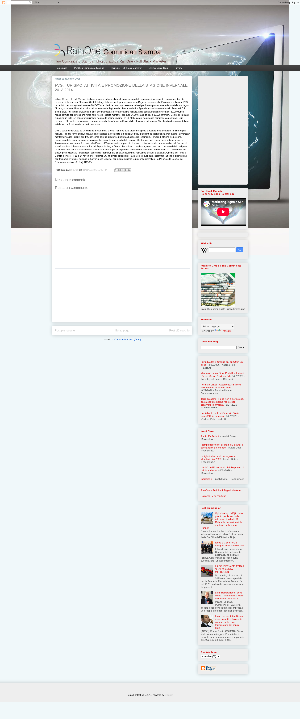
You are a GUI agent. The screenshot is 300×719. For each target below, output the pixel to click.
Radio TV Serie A (210, 436)
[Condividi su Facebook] (126, 170)
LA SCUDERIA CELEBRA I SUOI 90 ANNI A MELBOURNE (229, 569)
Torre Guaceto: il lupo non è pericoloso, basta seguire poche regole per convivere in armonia (222, 401)
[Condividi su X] (122, 170)
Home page (61, 68)
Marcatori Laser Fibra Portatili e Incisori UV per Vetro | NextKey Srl (222, 374)
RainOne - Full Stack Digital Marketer (221, 490)
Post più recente (65, 330)
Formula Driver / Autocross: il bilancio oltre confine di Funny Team (221, 386)
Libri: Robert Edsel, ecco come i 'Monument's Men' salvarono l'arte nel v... (229, 595)
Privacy (178, 68)
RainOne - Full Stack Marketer (126, 68)
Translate (226, 330)
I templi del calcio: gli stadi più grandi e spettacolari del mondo (222, 446)
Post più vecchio (179, 330)
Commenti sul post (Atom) (127, 339)
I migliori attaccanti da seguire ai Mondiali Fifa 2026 (218, 457)
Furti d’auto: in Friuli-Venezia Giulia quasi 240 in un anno (220, 414)
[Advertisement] (122, 295)
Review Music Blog (158, 68)
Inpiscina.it (206, 478)
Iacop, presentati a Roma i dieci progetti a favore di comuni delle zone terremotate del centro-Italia (229, 622)
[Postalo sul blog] (119, 170)
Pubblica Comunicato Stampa (89, 68)
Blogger (168, 695)
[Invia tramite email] (116, 170)
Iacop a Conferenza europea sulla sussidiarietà (229, 544)
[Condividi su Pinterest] (129, 170)
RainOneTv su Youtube (213, 495)
